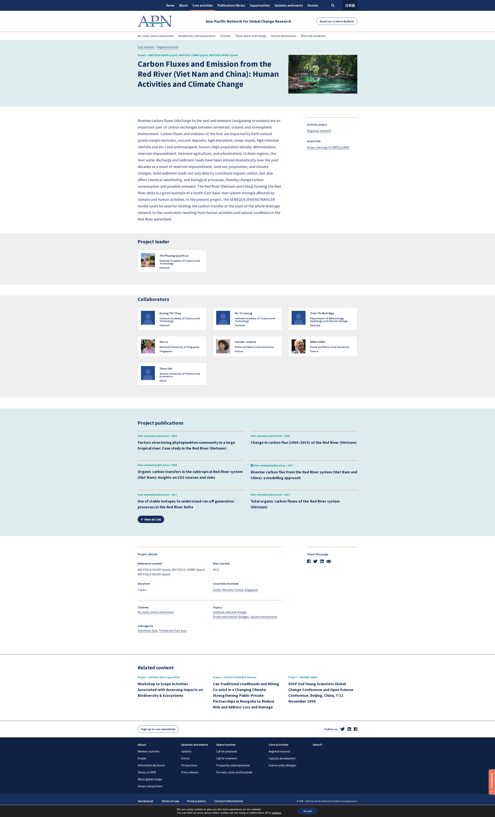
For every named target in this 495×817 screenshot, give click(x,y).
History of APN (147, 772)
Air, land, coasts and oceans (156, 36)
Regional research (167, 47)
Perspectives (189, 765)
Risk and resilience (313, 36)
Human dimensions (283, 36)
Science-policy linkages (282, 765)
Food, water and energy (251, 36)
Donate (313, 5)
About (183, 5)
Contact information (228, 801)
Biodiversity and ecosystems (197, 36)
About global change (150, 779)
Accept (307, 811)
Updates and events (289, 5)
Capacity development (282, 758)
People (142, 758)
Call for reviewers (226, 758)
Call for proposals (226, 751)
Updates (186, 751)
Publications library (231, 5)
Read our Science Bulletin (337, 21)
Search (317, 744)
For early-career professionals (234, 772)
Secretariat (145, 801)
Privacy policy (196, 801)
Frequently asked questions (233, 765)
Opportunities (260, 5)
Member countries (149, 751)
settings (276, 812)
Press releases (190, 772)
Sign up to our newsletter (158, 729)
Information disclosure (151, 765)
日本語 (350, 5)
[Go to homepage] (155, 21)
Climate (225, 36)
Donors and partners (150, 786)
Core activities (202, 5)
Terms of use (170, 801)
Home (170, 5)
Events (185, 758)
